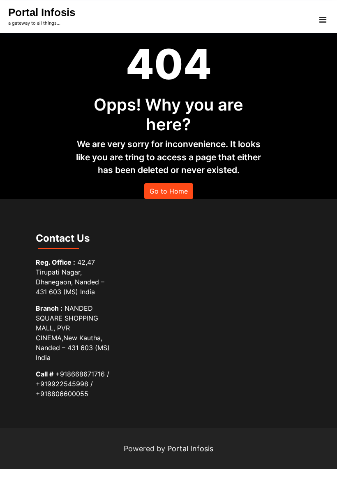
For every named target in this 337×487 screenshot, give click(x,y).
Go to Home (169, 191)
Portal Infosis (41, 12)
